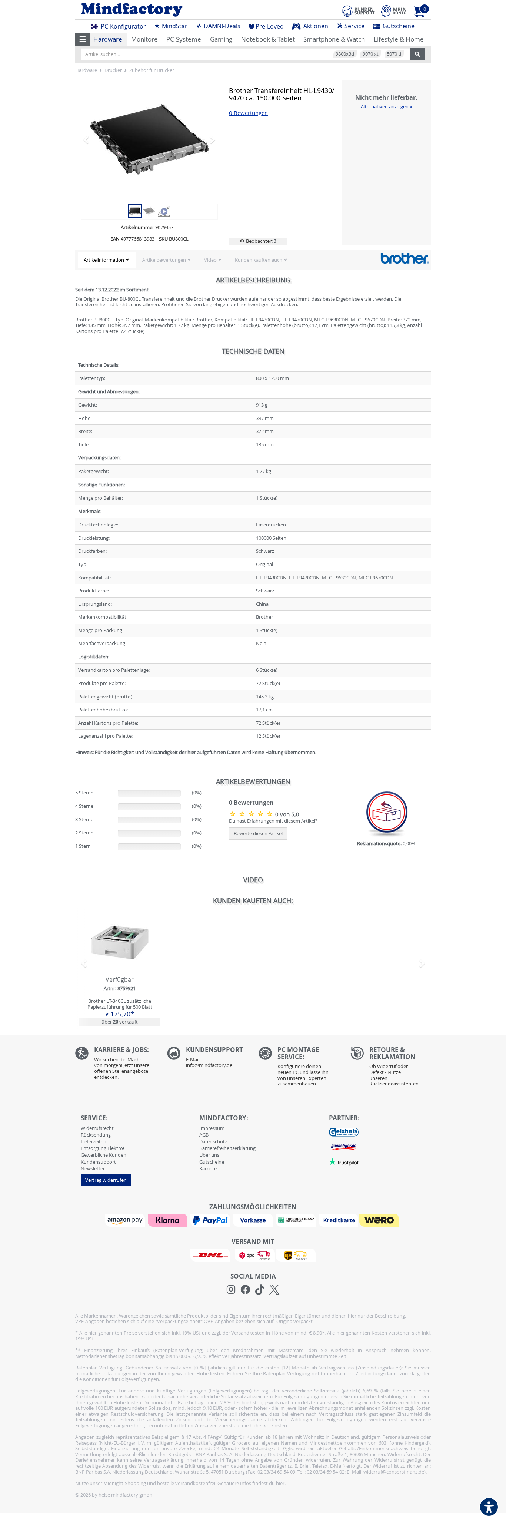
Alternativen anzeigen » (386, 106)
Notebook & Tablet (268, 39)
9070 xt (371, 53)
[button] (82, 39)
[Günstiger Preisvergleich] (344, 1146)
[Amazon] (126, 1219)
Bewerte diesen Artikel (258, 833)
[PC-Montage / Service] (299, 1068)
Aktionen (315, 26)
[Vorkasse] (253, 1219)
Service (353, 26)
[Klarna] (168, 1219)
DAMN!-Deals (221, 26)
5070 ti (394, 53)
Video (210, 260)
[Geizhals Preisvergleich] (344, 1131)
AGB (204, 1134)
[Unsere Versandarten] (252, 1254)
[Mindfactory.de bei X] (274, 1289)
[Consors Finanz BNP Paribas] (296, 1219)
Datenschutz (213, 1141)
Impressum (211, 1128)
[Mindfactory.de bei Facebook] (245, 1289)
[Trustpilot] (344, 1161)
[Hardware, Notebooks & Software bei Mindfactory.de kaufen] (161, 10)
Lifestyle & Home (399, 39)
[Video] (149, 139)
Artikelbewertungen (164, 260)
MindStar (173, 26)
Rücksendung (96, 1134)
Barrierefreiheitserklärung (227, 1148)
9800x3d (345, 53)
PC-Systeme (183, 39)
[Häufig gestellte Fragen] (207, 1059)
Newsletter (93, 1168)
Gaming (221, 39)
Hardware (107, 39)
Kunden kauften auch (258, 260)
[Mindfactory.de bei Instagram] (231, 1289)
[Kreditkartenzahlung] (338, 1219)
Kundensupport (98, 1161)
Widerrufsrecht (97, 1128)
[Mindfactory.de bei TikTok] (260, 1289)
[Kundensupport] (358, 10)
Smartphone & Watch (334, 39)
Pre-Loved (270, 26)
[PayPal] (211, 1219)
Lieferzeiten (93, 1141)
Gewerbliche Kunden (103, 1154)
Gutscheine (398, 26)
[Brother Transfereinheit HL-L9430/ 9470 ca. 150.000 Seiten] (135, 210)
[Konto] (393, 11)
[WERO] (380, 1219)
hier (280, 1483)
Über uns (209, 1154)
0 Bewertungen (248, 112)
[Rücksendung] (391, 1068)
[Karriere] (116, 1065)
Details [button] (119, 959)
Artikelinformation (104, 260)
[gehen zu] (75, 761)
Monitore (144, 39)
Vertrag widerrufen (106, 1180)
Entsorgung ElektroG (103, 1148)
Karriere (208, 1168)
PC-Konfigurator (122, 26)
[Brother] (405, 258)
